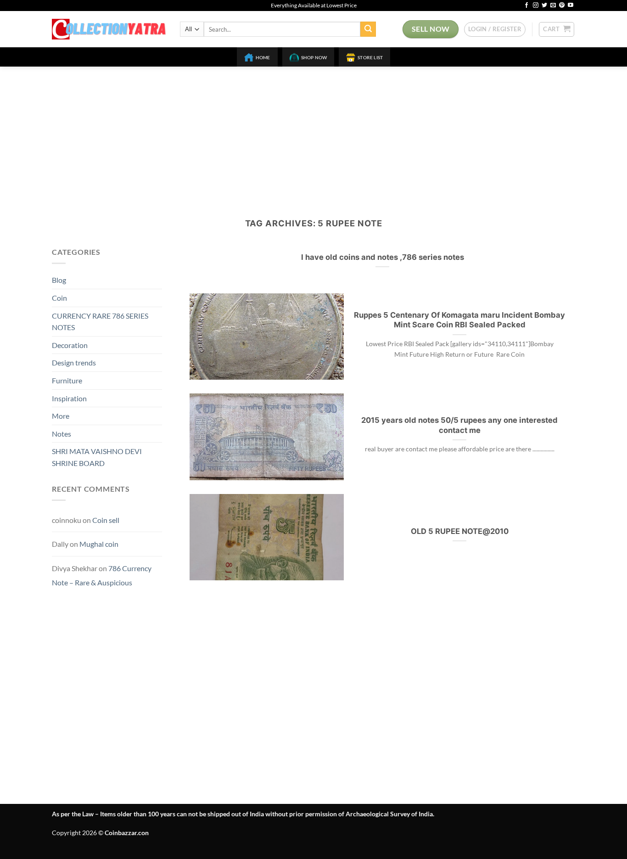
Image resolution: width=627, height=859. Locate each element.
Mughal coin (98, 543)
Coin (59, 297)
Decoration (70, 345)
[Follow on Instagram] (535, 5)
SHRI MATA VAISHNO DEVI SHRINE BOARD (97, 457)
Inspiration (69, 398)
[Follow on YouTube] (570, 5)
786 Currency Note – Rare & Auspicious (101, 575)
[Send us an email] (553, 5)
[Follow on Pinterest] (562, 5)
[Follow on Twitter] (544, 5)
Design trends (74, 362)
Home (263, 57)
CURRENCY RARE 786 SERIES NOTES (100, 321)
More (60, 415)
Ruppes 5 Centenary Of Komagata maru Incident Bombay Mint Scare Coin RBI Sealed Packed (459, 320)
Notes (61, 433)
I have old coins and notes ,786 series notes (382, 257)
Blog (59, 279)
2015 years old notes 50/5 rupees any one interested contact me (459, 425)
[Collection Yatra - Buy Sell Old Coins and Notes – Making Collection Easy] (109, 29)
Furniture (67, 380)
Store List (370, 57)
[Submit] (368, 29)
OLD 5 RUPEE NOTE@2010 (460, 531)
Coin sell (105, 520)
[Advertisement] (313, 135)
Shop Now (314, 57)
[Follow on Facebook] (526, 5)
